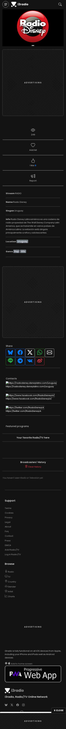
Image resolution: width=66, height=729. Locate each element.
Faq (7, 531)
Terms (8, 508)
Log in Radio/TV (13, 554)
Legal (7, 522)
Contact (9, 535)
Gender (11, 586)
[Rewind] (33, 45)
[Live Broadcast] (33, 27)
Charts (11, 596)
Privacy (8, 517)
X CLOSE (58, 710)
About (8, 526)
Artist (10, 591)
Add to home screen (21, 663)
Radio (10, 571)
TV (8, 576)
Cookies (9, 512)
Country (11, 581)
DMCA (8, 545)
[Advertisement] (33, 83)
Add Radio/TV (12, 549)
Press (8, 540)
